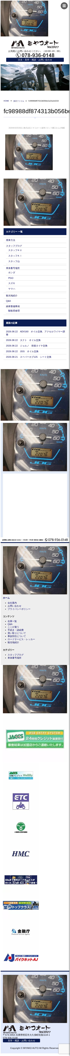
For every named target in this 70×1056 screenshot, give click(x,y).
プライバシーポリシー (19, 609)
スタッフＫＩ (15, 255)
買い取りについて (17, 633)
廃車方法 (10, 240)
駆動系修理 (14, 310)
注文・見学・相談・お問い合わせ (35, 59)
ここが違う (13, 627)
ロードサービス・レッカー (21, 639)
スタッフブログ (14, 245)
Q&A (8, 301)
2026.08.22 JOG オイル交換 (22, 351)
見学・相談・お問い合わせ (21, 1040)
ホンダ (11, 272)
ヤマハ (11, 288)
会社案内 (12, 603)
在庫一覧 (12, 621)
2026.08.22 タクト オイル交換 (23, 340)
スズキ (11, 283)
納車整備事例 (13, 306)
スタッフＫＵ (15, 250)
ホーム (6, 597)
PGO (10, 278)
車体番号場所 (13, 268)
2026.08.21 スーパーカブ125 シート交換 (28, 357)
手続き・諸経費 (16, 630)
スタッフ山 (14, 261)
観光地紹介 (11, 295)
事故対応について (17, 636)
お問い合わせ (14, 606)
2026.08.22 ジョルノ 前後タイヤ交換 (26, 345)
